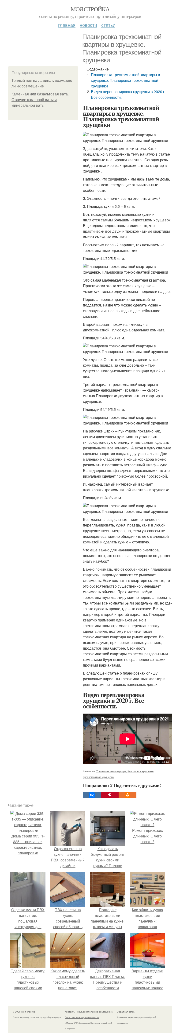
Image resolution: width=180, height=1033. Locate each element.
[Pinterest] (110, 795)
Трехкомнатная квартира (111, 771)
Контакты (70, 1011)
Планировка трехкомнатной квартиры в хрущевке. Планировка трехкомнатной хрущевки (125, 80)
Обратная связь (126, 1011)
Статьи (108, 24)
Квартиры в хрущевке (141, 771)
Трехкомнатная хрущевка (98, 777)
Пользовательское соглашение (95, 1011)
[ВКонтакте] (92, 795)
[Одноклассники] (127, 795)
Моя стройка (90, 9)
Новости (88, 24)
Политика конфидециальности (82, 1017)
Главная (66, 24)
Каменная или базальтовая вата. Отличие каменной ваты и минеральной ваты (40, 99)
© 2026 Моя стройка (24, 1011)
